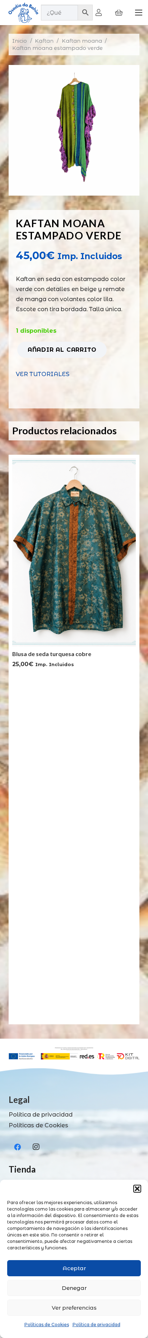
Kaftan (44, 41)
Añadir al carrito (62, 349)
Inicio (19, 41)
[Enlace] (100, 12)
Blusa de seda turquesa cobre (51, 653)
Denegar (74, 1288)
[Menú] (138, 13)
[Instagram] (36, 1147)
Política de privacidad (96, 1324)
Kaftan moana (82, 41)
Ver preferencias (74, 1307)
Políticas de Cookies (46, 1324)
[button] (137, 1188)
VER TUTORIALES (42, 374)
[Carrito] (118, 13)
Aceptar (74, 1268)
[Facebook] (17, 1147)
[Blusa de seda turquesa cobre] (74, 463)
